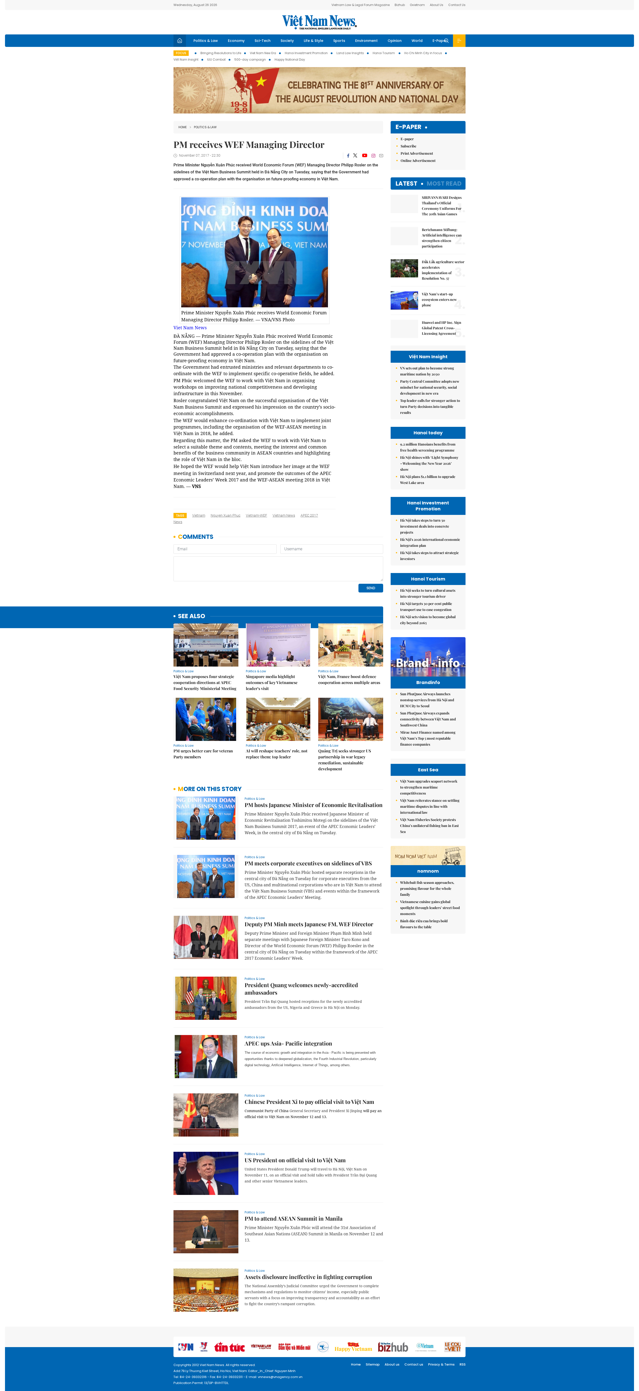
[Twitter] (355, 155)
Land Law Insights (350, 53)
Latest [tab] (406, 183)
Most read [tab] (444, 183)
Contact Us (457, 5)
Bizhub (400, 5)
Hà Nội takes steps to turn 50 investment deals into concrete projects (424, 526)
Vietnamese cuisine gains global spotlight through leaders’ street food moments (430, 907)
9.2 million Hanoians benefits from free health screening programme (428, 447)
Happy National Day (290, 59)
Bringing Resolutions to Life (220, 53)
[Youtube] (364, 156)
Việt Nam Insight (185, 59)
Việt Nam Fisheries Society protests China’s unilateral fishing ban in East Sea (429, 825)
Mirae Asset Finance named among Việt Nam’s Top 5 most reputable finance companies (428, 738)
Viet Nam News (190, 328)
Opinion (395, 40)
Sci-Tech (263, 40)
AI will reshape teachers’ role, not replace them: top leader (277, 753)
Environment (366, 40)
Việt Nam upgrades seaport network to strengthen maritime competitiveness (428, 787)
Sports (339, 40)
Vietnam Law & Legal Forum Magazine (360, 5)
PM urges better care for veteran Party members (203, 753)
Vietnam (198, 515)
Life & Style (313, 40)
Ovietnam (417, 5)
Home (182, 127)
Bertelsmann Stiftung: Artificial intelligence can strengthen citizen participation (442, 237)
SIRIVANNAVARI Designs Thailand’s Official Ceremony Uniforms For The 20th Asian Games (442, 205)
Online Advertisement (418, 160)
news (177, 522)
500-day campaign (250, 59)
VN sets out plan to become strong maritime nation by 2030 (427, 371)
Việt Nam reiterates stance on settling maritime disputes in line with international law (430, 806)
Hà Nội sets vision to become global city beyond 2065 (428, 619)
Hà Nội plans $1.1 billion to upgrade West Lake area (427, 479)
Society (287, 40)
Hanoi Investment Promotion (306, 53)
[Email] (381, 155)
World (417, 40)
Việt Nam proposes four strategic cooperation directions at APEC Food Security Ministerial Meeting (204, 682)
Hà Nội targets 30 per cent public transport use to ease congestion (426, 606)
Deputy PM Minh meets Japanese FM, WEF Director (309, 924)
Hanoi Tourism (384, 53)
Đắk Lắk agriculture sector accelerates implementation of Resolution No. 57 (443, 270)
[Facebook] (348, 155)
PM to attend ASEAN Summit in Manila (293, 1218)
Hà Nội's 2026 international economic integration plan (430, 542)
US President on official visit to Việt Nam (295, 1160)
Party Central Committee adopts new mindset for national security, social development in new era (429, 387)
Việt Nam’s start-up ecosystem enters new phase (439, 299)
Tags (180, 515)
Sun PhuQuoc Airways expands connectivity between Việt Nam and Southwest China (428, 719)
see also (191, 616)
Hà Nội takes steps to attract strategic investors (429, 555)
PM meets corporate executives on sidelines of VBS (308, 863)
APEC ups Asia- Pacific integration (288, 1043)
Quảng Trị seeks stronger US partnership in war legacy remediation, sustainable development (344, 759)
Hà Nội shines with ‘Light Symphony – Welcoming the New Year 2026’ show (429, 463)
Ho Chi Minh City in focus (423, 53)
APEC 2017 (309, 515)
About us (392, 1364)
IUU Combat (216, 59)
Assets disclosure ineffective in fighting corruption (308, 1276)
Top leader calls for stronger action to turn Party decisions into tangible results (430, 406)
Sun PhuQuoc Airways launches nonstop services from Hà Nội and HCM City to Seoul (427, 700)
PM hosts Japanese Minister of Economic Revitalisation (314, 805)
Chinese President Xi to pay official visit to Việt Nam (309, 1101)
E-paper (408, 127)
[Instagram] (373, 156)
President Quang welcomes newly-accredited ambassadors (301, 988)
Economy (236, 40)
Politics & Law (205, 40)
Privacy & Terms (441, 1364)
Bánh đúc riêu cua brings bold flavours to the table (424, 924)
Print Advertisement (417, 153)
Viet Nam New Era (263, 53)
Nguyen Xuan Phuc (225, 515)
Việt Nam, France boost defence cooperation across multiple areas (349, 679)
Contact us (413, 1364)
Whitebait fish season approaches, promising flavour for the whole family (427, 888)
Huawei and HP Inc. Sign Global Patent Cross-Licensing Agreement (441, 328)
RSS (463, 1364)
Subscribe (408, 146)
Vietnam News (284, 515)
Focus (181, 53)
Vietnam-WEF (256, 515)
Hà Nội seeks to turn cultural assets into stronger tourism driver (427, 593)
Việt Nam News (319, 22)
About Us (436, 5)
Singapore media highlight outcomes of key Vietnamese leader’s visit (272, 682)
